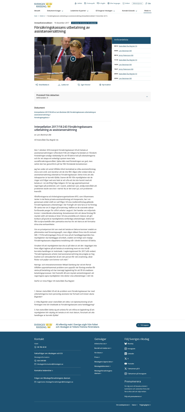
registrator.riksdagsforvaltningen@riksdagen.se (55, 382)
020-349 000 (41, 361)
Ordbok (127, 3)
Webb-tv (42, 16)
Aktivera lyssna (137, 3)
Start (35, 16)
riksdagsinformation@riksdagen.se (50, 364)
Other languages (115, 3)
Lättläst (79, 3)
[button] (55, 10)
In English (102, 3)
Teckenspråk (91, 3)
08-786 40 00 (41, 347)
